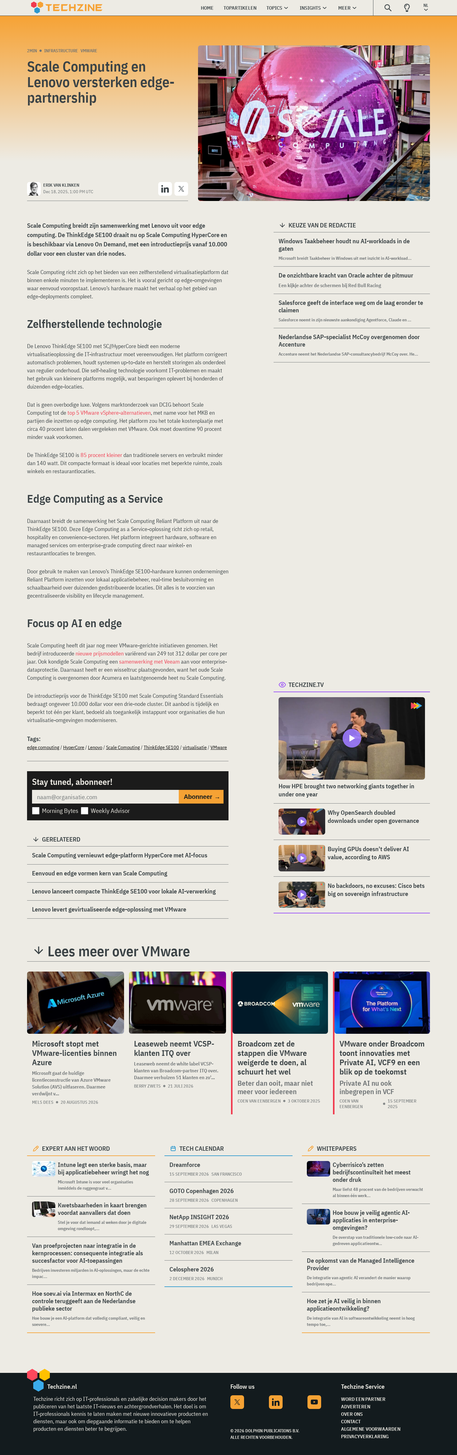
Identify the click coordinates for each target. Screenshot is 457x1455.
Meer (344, 8)
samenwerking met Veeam (149, 661)
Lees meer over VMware (119, 951)
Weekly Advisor (110, 810)
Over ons (352, 1414)
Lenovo (95, 747)
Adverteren (355, 1406)
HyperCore (73, 747)
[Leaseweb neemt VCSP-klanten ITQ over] (177, 1003)
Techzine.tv (306, 684)
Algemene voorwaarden (370, 1429)
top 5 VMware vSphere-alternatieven (109, 412)
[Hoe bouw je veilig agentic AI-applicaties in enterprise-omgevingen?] (318, 1228)
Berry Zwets (147, 1086)
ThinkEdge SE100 (161, 747)
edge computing (43, 747)
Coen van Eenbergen (259, 1101)
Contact (351, 1421)
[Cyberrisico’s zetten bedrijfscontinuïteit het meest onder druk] (318, 1180)
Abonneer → (202, 796)
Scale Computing (123, 747)
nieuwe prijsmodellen (100, 653)
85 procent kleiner (101, 455)
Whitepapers (337, 1148)
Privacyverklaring (365, 1436)
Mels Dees (42, 1102)
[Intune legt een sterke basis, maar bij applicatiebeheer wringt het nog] (43, 1176)
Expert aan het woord (76, 1148)
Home (207, 8)
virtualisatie (195, 747)
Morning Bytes (60, 810)
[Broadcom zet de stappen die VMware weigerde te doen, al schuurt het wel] (280, 1003)
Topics (274, 8)
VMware (89, 51)
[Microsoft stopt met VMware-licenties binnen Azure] (75, 1003)
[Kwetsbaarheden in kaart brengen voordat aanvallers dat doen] (43, 1216)
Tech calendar (201, 1148)
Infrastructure (61, 51)
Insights (310, 8)
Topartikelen (240, 8)
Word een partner (363, 1399)
